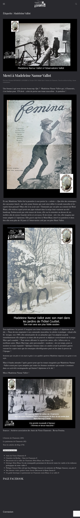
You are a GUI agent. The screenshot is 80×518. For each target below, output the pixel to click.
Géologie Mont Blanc (13, 463)
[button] (4, 4)
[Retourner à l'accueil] (40, 4)
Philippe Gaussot (12, 468)
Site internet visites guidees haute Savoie (20, 470)
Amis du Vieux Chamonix (15, 455)
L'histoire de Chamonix (50, 80)
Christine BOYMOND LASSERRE (18, 80)
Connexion (8, 511)
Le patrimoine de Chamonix (13, 441)
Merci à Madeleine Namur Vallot (27, 75)
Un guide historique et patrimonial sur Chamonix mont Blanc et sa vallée (32, 473)
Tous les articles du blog (65, 80)
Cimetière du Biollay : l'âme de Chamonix (21, 458)
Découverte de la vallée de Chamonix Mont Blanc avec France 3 (28, 460)
